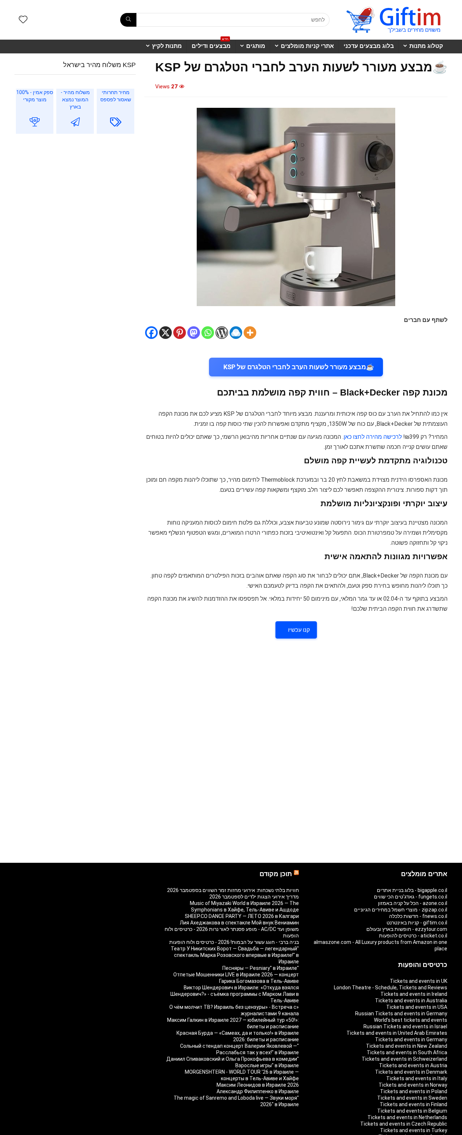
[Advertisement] (75, 198)
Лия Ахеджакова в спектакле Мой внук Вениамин (239, 923)
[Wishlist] (23, 20)
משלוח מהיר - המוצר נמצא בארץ (75, 99)
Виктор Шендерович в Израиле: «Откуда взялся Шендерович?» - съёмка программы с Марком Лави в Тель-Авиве (234, 994)
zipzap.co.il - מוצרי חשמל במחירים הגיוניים (400, 910)
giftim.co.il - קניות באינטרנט (417, 923)
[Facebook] (151, 332)
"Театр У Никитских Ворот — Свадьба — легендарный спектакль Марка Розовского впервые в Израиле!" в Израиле (235, 955)
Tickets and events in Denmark (411, 1072)
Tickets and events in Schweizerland (404, 1059)
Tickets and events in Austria (413, 1065)
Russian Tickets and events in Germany (401, 1013)
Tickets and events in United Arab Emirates (396, 1033)
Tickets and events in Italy (416, 1078)
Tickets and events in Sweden (412, 1098)
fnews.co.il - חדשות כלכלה (418, 916)
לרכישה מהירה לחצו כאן (373, 436)
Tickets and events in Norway (413, 1085)
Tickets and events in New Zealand (406, 1046)
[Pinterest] (179, 332)
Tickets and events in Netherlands (407, 1117)
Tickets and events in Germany (411, 1039)
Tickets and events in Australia (411, 1000)
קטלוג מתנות (426, 46)
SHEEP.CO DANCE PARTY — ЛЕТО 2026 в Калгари (242, 916)
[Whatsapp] (207, 332)
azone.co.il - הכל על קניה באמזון (412, 903)
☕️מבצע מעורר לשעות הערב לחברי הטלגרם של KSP (298, 367)
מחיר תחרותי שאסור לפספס (115, 95)
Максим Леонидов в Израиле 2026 (258, 1085)
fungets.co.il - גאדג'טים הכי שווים (410, 897)
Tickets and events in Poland (413, 1091)
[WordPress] (221, 332)
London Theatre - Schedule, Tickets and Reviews (390, 987)
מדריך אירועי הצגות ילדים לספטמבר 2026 (254, 897)
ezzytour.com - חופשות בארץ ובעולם (406, 929)
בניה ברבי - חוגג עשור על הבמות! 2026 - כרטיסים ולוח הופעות (234, 942)
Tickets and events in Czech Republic (403, 1124)
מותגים (255, 46)
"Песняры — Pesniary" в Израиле (260, 968)
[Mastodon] (193, 332)
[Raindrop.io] (236, 332)
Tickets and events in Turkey (413, 1130)
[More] (250, 332)
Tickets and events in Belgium (412, 1111)
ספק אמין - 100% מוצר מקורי (34, 95)
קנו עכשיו (298, 629)
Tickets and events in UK (418, 981)
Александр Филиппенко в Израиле (258, 1091)
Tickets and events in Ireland (413, 994)
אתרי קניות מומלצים (307, 46)
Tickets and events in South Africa (407, 1052)
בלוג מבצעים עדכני (369, 46)
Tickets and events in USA (416, 1007)
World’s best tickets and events (410, 1020)
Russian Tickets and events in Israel (405, 1026)
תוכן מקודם (276, 874)
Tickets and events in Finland (413, 1104)
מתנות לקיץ (167, 46)
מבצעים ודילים (211, 44)
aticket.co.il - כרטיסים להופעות (413, 936)
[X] (165, 332)
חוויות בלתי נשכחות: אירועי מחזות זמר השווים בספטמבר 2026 (233, 890)
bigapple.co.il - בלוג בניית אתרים (412, 890)
